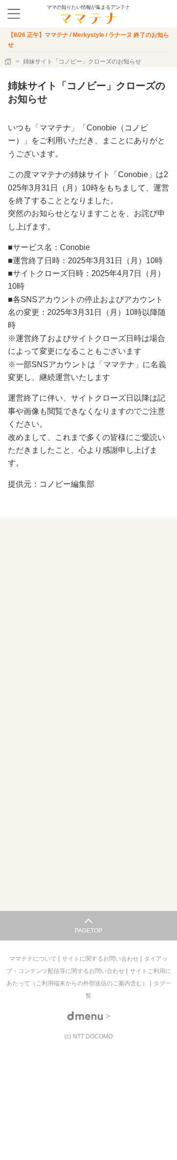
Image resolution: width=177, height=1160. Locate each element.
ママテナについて (33, 958)
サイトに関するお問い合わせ (101, 958)
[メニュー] (14, 14)
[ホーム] (9, 61)
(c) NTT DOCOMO (88, 1036)
